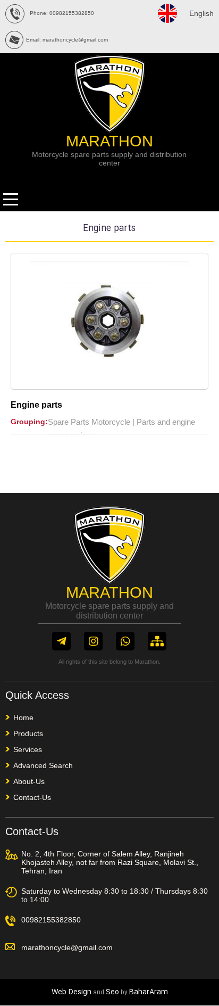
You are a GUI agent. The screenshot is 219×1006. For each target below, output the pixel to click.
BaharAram (148, 992)
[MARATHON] (109, 129)
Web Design (71, 992)
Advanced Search (43, 765)
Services (27, 749)
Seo (112, 992)
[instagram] (93, 641)
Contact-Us (32, 797)
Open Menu (10, 199)
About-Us (29, 781)
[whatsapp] (125, 641)
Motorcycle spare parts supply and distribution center (109, 158)
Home (23, 717)
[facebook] (61, 641)
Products (28, 733)
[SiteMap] (157, 641)
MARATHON (109, 141)
